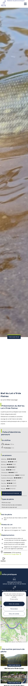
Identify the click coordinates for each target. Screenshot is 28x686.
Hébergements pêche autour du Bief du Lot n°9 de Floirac (14, 583)
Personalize (14, 609)
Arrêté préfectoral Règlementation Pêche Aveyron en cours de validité (14, 543)
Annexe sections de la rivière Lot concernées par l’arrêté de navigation (15, 539)
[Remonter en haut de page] (24, 683)
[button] (25, 4)
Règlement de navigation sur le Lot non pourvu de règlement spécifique (15, 547)
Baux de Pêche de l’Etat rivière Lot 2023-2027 (15, 518)
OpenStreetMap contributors (21, 641)
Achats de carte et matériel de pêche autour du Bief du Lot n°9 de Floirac (14, 591)
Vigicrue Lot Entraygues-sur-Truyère (15, 530)
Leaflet (9, 641)
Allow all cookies (14, 604)
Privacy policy (14, 599)
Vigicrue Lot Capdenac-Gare (12, 528)
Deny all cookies (14, 614)
